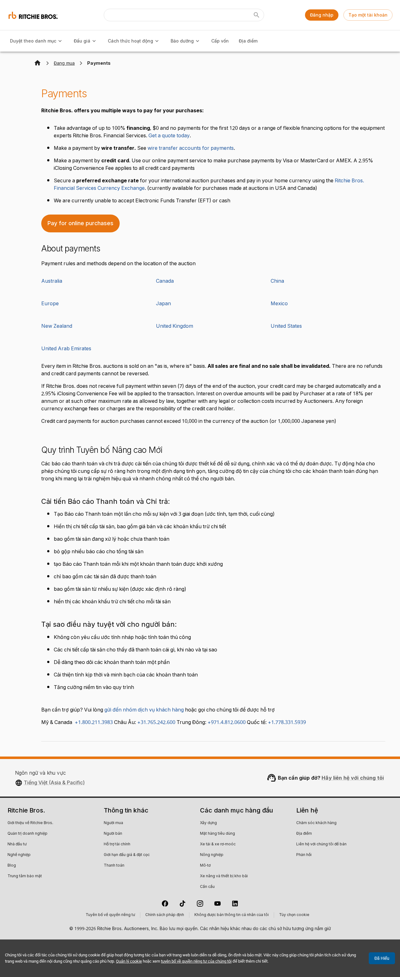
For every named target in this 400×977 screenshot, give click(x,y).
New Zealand (56, 326)
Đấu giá (82, 40)
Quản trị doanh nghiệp (28, 834)
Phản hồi (304, 855)
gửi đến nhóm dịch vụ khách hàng (144, 710)
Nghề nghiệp (19, 855)
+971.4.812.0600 (227, 722)
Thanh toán (114, 865)
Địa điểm (248, 40)
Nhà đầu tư (17, 844)
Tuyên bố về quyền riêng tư (110, 915)
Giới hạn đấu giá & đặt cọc (127, 855)
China (277, 281)
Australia (51, 281)
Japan (163, 303)
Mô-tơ (205, 865)
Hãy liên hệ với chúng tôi (353, 778)
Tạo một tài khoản (368, 15)
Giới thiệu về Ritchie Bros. (30, 823)
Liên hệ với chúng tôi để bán (321, 844)
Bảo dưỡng (182, 40)
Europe (50, 303)
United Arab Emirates (66, 348)
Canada (165, 281)
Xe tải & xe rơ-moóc (218, 844)
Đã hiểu (381, 958)
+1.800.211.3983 (92, 722)
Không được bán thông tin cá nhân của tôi (231, 915)
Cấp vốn (220, 40)
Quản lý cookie (129, 961)
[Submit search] (256, 15)
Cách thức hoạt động (130, 40)
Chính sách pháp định (164, 915)
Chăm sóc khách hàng (316, 823)
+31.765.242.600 (156, 722)
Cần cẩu (207, 887)
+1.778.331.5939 (287, 722)
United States (286, 326)
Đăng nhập (321, 15)
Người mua (113, 823)
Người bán (113, 834)
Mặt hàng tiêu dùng (217, 834)
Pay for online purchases (80, 223)
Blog (12, 865)
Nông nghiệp (211, 855)
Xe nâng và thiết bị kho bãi (224, 876)
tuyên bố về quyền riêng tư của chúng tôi (196, 961)
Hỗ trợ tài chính (117, 844)
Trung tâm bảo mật (25, 876)
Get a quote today (169, 135)
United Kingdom (174, 326)
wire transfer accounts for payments (191, 148)
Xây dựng (208, 823)
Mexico (279, 303)
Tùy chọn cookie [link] (294, 915)
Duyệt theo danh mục (33, 40)
